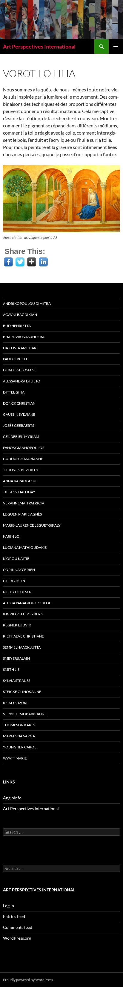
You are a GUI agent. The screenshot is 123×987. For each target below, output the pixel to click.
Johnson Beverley (21, 470)
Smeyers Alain (16, 658)
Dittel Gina (13, 392)
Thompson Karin (19, 725)
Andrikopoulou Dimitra (27, 303)
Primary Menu (116, 46)
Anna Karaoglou (19, 481)
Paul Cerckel (15, 359)
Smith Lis (11, 669)
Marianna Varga (19, 736)
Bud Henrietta (17, 325)
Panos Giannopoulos (23, 447)
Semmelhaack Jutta (22, 647)
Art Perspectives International (39, 46)
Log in (8, 905)
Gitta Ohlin (14, 580)
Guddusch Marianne (23, 458)
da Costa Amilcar (19, 348)
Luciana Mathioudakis (25, 547)
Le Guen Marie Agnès (22, 514)
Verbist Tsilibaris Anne (25, 714)
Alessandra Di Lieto (21, 381)
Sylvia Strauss (16, 680)
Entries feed (14, 916)
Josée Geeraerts (18, 425)
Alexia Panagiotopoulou (27, 603)
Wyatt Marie (15, 758)
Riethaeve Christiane (23, 636)
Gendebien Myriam (21, 436)
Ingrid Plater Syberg (23, 614)
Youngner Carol (19, 747)
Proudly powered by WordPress (28, 979)
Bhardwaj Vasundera (23, 336)
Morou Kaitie (16, 558)
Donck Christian (19, 403)
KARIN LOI (12, 536)
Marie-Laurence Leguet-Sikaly (32, 525)
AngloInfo (12, 797)
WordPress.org (17, 938)
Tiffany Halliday (19, 492)
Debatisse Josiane (19, 370)
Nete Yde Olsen (17, 592)
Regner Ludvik (17, 625)
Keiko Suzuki (15, 702)
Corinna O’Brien (19, 569)
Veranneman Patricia (23, 503)
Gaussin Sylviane (19, 414)
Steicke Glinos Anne (22, 691)
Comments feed (17, 927)
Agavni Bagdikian (20, 314)
